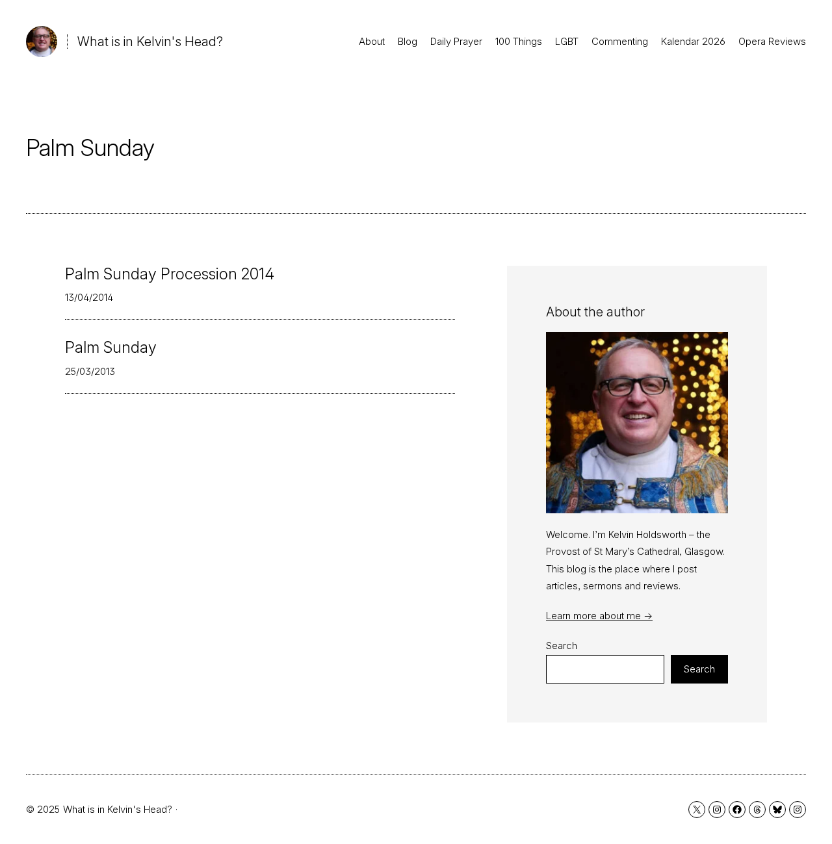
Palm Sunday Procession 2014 (169, 274)
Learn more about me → (599, 615)
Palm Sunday (111, 347)
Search (561, 645)
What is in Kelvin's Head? (150, 41)
